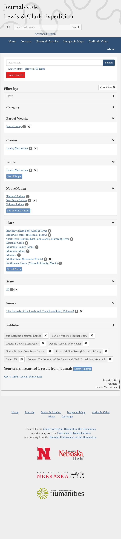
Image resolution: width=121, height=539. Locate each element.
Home (12, 41)
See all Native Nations (18, 210)
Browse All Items (35, 68)
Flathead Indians (15, 196)
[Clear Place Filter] (50, 259)
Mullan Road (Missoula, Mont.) (24, 258)
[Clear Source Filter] (81, 311)
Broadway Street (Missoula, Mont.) (26, 234)
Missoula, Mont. (15, 250)
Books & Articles (47, 41)
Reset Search (15, 75)
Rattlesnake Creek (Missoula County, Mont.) (32, 263)
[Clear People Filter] (35, 170)
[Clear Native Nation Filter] (34, 200)
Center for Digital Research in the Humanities (69, 428)
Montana (11, 255)
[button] (46, 336)
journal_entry (14, 126)
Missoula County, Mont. (20, 246)
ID (7, 289)
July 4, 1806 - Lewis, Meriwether (23, 376)
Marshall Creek (15, 242)
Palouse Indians (15, 204)
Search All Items (82, 368)
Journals (26, 41)
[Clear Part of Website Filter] (29, 126)
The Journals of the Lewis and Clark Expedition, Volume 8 (40, 311)
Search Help (15, 68)
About (111, 49)
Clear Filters (106, 87)
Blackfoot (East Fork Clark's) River (26, 230)
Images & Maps (73, 41)
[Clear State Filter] (16, 289)
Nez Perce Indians (16, 200)
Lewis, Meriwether (17, 148)
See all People (14, 176)
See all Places (14, 269)
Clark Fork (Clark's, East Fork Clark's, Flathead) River (37, 238)
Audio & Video (98, 41)
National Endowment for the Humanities (72, 437)
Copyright (67, 416)
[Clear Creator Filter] (35, 148)
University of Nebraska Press (74, 433)
